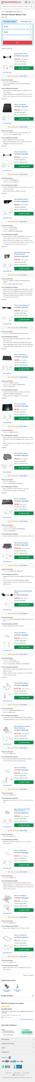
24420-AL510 (24, 307)
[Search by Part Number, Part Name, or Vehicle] (32, 6)
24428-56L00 (24, 106)
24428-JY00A (24, 937)
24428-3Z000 (24, 406)
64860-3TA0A (24, 256)
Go (17, 42)
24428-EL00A (24, 356)
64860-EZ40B (24, 730)
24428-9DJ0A (24, 852)
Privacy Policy (26, 1073)
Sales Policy (9, 1073)
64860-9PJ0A (24, 813)
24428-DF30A (24, 770)
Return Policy (17, 1073)
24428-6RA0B (25, 897)
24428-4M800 (24, 635)
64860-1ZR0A (24, 685)
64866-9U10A (24, 201)
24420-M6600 (24, 154)
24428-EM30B (25, 501)
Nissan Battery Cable (17, 990)
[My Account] (29, 2)
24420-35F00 (24, 595)
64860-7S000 (24, 545)
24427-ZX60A (24, 55)
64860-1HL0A (24, 455)
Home (2, 11)
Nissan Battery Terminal (7, 990)
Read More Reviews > (28, 1019)
